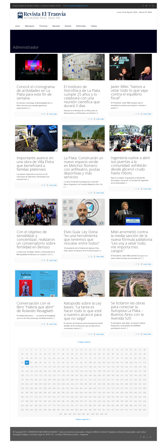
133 (112, 367)
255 (31, 388)
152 (72, 371)
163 (121, 371)
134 (117, 367)
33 (40, 354)
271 (103, 388)
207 (67, 380)
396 (35, 410)
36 (54, 354)
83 (140, 358)
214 (99, 380)
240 (90, 384)
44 (90, 354)
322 (81, 397)
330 (117, 397)
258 (45, 388)
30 (27, 354)
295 (85, 393)
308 (144, 393)
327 (103, 397)
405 (76, 410)
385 (112, 405)
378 (81, 405)
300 (108, 393)
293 (76, 393)
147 (49, 371)
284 (35, 393)
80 (126, 358)
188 (108, 375)
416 (126, 410)
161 (112, 371)
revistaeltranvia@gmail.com (77, 6)
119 (49, 367)
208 (72, 380)
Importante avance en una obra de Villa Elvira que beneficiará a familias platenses (35, 163)
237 (76, 384)
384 (108, 405)
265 (76, 388)
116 (35, 367)
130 (99, 367)
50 (117, 354)
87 (31, 363)
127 (85, 367)
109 (130, 363)
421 (60, 414)
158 (99, 371)
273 (112, 388)
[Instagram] (153, 6)
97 (77, 363)
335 (140, 397)
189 (112, 375)
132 (108, 367)
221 (130, 380)
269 (94, 388)
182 (81, 375)
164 (126, 371)
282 (26, 393)
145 (40, 371)
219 (121, 380)
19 (104, 350)
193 (130, 375)
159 (103, 371)
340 (35, 401)
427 (88, 414)
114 (26, 367)
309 (22, 397)
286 (45, 393)
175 (49, 375)
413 (112, 410)
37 (59, 354)
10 (63, 350)
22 (117, 350)
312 (35, 397)
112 (144, 363)
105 (112, 363)
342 (45, 401)
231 (49, 384)
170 (26, 375)
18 (99, 350)
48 (108, 354)
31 (31, 354)
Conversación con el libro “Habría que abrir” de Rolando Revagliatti (35, 307)
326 (99, 397)
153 (76, 371)
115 (31, 367)
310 (26, 397)
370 (45, 405)
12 (72, 350)
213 (94, 380)
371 (49, 405)
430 (101, 414)
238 (81, 384)
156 (90, 371)
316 (54, 397)
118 (45, 367)
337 (22, 401)
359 (121, 401)
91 (49, 363)
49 (113, 354)
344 (54, 401)
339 (31, 401)
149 (58, 371)
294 (81, 393)
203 (49, 380)
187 (103, 375)
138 (135, 367)
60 (36, 358)
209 (76, 380)
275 (121, 388)
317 (58, 397)
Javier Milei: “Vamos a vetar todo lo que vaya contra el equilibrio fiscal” (129, 92)
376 (72, 405)
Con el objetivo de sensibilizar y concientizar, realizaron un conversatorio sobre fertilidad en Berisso (36, 239)
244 (108, 384)
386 (117, 405)
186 (99, 375)
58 (27, 358)
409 (94, 410)
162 (117, 371)
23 (122, 350)
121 (58, 367)
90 (45, 363)
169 (22, 375)
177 (58, 375)
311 (31, 397)
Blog (135, 47)
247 (121, 384)
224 (144, 380)
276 (126, 388)
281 (22, 393)
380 (90, 405)
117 (40, 367)
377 (76, 405)
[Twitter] (146, 6)
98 (81, 363)
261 (58, 388)
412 (108, 410)
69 (77, 358)
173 (40, 375)
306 (135, 393)
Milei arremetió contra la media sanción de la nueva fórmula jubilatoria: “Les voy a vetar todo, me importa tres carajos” (132, 241)
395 (31, 410)
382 (99, 405)
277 (130, 388)
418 (135, 410)
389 (130, 405)
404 (72, 410)
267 (85, 388)
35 (49, 354)
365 (22, 405)
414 (117, 410)
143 (31, 371)
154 (81, 371)
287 (49, 393)
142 (26, 371)
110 (135, 363)
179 (67, 375)
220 (126, 380)
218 (117, 380)
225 (22, 384)
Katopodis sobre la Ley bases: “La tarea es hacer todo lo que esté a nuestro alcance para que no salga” (83, 311)
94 (63, 363)
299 (103, 393)
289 (58, 393)
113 (22, 367)
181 (76, 375)
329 (112, 397)
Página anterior (85, 342)
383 (103, 405)
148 (54, 371)
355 (103, 401)
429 (97, 414)
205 (58, 380)
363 (140, 401)
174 (45, 375)
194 (135, 375)
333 (130, 397)
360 (126, 401)
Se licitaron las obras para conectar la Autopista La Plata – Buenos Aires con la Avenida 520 (128, 310)
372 (54, 405)
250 (135, 384)
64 (54, 358)
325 (94, 397)
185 (94, 375)
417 (130, 410)
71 (86, 358)
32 (36, 354)
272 (108, 388)
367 (31, 405)
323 (85, 397)
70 (81, 358)
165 (130, 371)
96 (72, 363)
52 (126, 354)
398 (45, 410)
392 (144, 405)
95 (68, 363)
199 (31, 380)
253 (22, 388)
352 (90, 401)
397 (40, 410)
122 (63, 367)
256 (35, 388)
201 (40, 380)
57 (22, 358)
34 (45, 354)
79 (122, 358)
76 (108, 358)
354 (99, 401)
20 (108, 350)
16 (90, 350)
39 (68, 354)
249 (130, 384)
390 (135, 405)
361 (130, 401)
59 (31, 358)
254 (26, 388)
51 (122, 354)
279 (140, 388)
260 (54, 388)
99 (86, 363)
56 (144, 354)
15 (86, 350)
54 (135, 354)
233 (58, 384)
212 (90, 380)
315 (49, 397)
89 (40, 363)
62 (45, 358)
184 (90, 375)
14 (81, 350)
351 (85, 401)
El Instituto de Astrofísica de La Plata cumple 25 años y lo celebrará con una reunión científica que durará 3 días (82, 96)
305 (130, 393)
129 (94, 367)
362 (135, 401)
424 (74, 414)
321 (76, 397)
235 (67, 384)
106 (117, 363)
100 (90, 363)
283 (31, 393)
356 (108, 401)
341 (40, 401)
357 (112, 401)
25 (131, 350)
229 (40, 384)
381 (94, 405)
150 (63, 371)
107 (121, 363)
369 (40, 405)
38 (63, 354)
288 (54, 393)
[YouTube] (149, 6)
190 (117, 375)
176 (54, 375)
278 (135, 388)
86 (27, 363)
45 (95, 354)
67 (68, 358)
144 (35, 371)
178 (63, 375)
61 (40, 358)
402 (63, 410)
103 (103, 363)
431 (106, 414)
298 (99, 393)
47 (104, 354)
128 (90, 367)
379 (85, 405)
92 (54, 363)
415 (121, 410)
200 (35, 380)
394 (26, 410)
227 (31, 384)
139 (140, 367)
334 (135, 397)
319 (67, 397)
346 (63, 401)
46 (99, 354)
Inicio (126, 47)
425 (79, 414)
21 (113, 350)
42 (81, 354)
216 (108, 380)
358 (117, 401)
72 (90, 358)
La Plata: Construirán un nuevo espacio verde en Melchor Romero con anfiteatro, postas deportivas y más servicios (83, 167)
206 (63, 380)
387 (121, 405)
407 (85, 410)
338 (26, 401)
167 (140, 371)
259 (49, 388)
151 (67, 371)
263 (67, 388)
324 (90, 397)
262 (63, 388)
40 (72, 354)
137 (130, 367)
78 (117, 358)
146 (45, 371)
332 (126, 397)
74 (99, 358)
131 (103, 367)
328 (108, 397)
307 (140, 393)
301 (112, 393)
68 (72, 358)
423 (69, 414)
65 (59, 358)
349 (76, 401)
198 (26, 380)
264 (72, 388)
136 (126, 367)
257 (40, 388)
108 (126, 363)
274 (117, 388)
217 (112, 380)
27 (140, 350)
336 (144, 397)
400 (54, 410)
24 (126, 350)
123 (67, 367)
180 (72, 375)
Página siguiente (82, 419)
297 (94, 393)
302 (117, 393)
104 (108, 363)
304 (126, 393)
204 (54, 380)
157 (94, 371)
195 (140, 375)
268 (90, 388)
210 (81, 380)
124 (72, 367)
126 (81, 367)
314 (45, 397)
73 (95, 358)
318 (63, 397)
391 (140, 405)
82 (135, 358)
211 (85, 380)
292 (72, 393)
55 (140, 354)
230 (45, 384)
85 (22, 363)
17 (95, 350)
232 (54, 384)
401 (58, 410)
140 (144, 367)
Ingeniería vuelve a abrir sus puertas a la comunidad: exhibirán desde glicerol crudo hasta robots (130, 165)
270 (99, 388)
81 (131, 358)
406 (81, 410)
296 (90, 393)
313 (40, 397)
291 (67, 393)
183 (85, 375)
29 (22, 354)
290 (63, 393)
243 (103, 384)
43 (86, 354)
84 (144, 358)
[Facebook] (143, 6)
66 (63, 358)
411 (103, 410)
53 (131, 354)
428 (92, 414)
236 (72, 384)
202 (45, 380)
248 (126, 384)
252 (144, 384)
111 (140, 363)
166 (135, 371)
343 (49, 401)
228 (35, 384)
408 (90, 410)
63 (49, 358)
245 (112, 384)
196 (144, 375)
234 (63, 384)
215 (103, 380)
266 (81, 388)
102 (99, 363)
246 (117, 384)
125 (76, 367)
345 (58, 401)
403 (67, 410)
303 (121, 393)
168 (144, 371)
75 (104, 358)
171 (31, 375)
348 (72, 401)
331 (121, 397)
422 (65, 414)
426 (83, 414)
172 (35, 375)
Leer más (53, 114)
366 (26, 405)
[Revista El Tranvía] (42, 15)
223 (140, 380)
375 (67, 405)
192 (126, 375)
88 (36, 363)
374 (63, 405)
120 (54, 367)
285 (40, 393)
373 (58, 405)
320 (72, 397)
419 (140, 410)
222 (135, 380)
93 (59, 363)
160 (108, 371)
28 (144, 350)
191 (121, 375)
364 (144, 401)
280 (144, 388)
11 (68, 350)
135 (121, 367)
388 (126, 405)
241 (94, 384)
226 (26, 384)
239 (85, 384)
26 (135, 350)
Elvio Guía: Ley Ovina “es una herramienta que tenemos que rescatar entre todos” (81, 237)
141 (22, 371)
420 (144, 410)
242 (99, 384)
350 (81, 401)
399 (49, 410)
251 (140, 384)
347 (67, 401)
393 (22, 410)
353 (94, 401)
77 (113, 358)
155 (85, 371)
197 (22, 380)
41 (77, 354)
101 (94, 363)
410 (99, 410)
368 (35, 405)
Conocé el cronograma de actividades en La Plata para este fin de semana (36, 92)
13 (77, 350)
